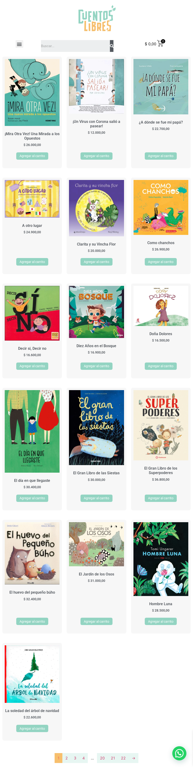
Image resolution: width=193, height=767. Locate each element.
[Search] (111, 46)
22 (123, 758)
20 (102, 758)
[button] (19, 44)
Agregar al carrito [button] (32, 156)
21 (113, 758)
